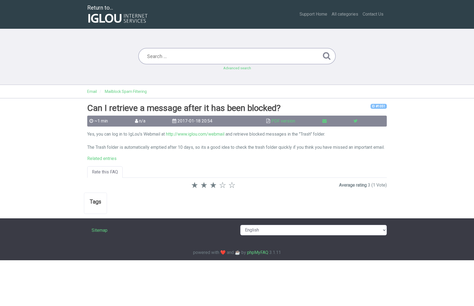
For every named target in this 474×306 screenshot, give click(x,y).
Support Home (313, 14)
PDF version (283, 121)
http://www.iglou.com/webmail (195, 134)
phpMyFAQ (257, 252)
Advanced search (237, 68)
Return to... (100, 7)
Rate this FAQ (105, 172)
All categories (345, 14)
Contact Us (373, 14)
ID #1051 (378, 106)
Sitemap (100, 230)
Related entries (102, 158)
